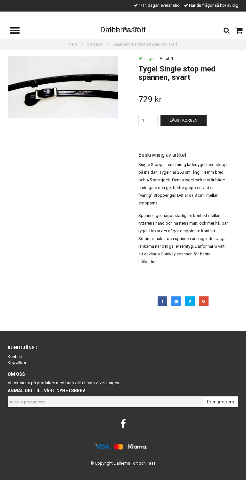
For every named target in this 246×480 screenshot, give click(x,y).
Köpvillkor (17, 362)
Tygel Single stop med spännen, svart (145, 44)
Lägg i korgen (183, 120)
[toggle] (18, 31)
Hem (76, 44)
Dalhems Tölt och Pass (123, 29)
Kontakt (15, 356)
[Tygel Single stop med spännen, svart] (63, 87)
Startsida (97, 44)
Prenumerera (220, 401)
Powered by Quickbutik (123, 468)
